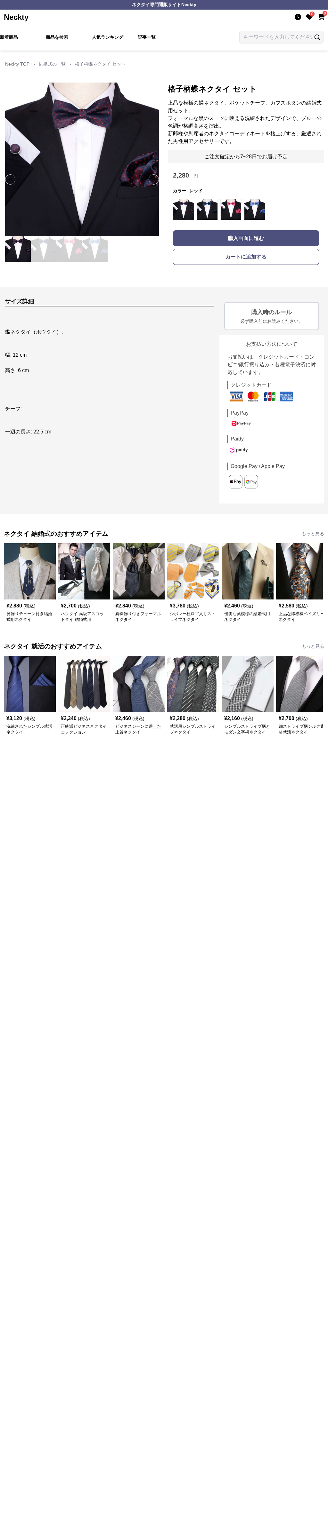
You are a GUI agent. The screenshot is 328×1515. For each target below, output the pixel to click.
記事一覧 (147, 37)
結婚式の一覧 (52, 64)
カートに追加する (246, 256)
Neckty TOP (17, 64)
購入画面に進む (246, 238)
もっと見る (313, 533)
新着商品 (9, 37)
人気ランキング (107, 37)
